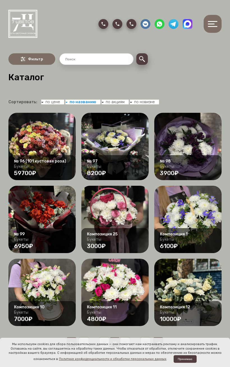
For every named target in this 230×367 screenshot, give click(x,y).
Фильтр (35, 59)
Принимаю (185, 359)
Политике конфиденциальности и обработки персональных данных (112, 359)
